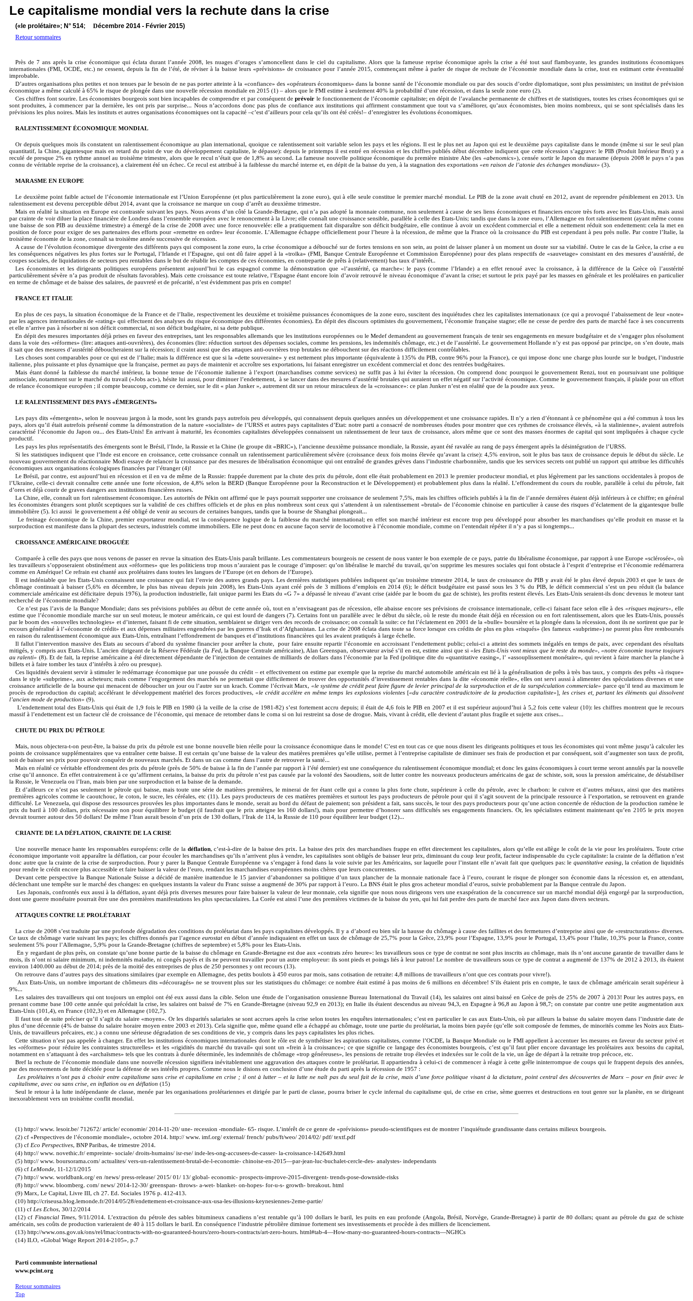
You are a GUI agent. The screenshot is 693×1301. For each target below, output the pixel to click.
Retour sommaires (38, 37)
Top (20, 1294)
